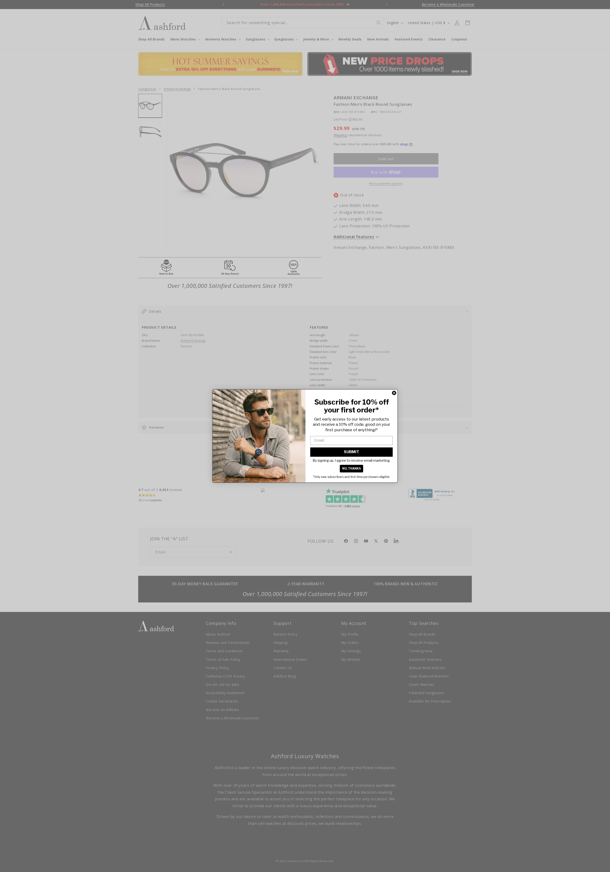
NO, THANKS (351, 468)
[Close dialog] (394, 393)
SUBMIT (351, 452)
